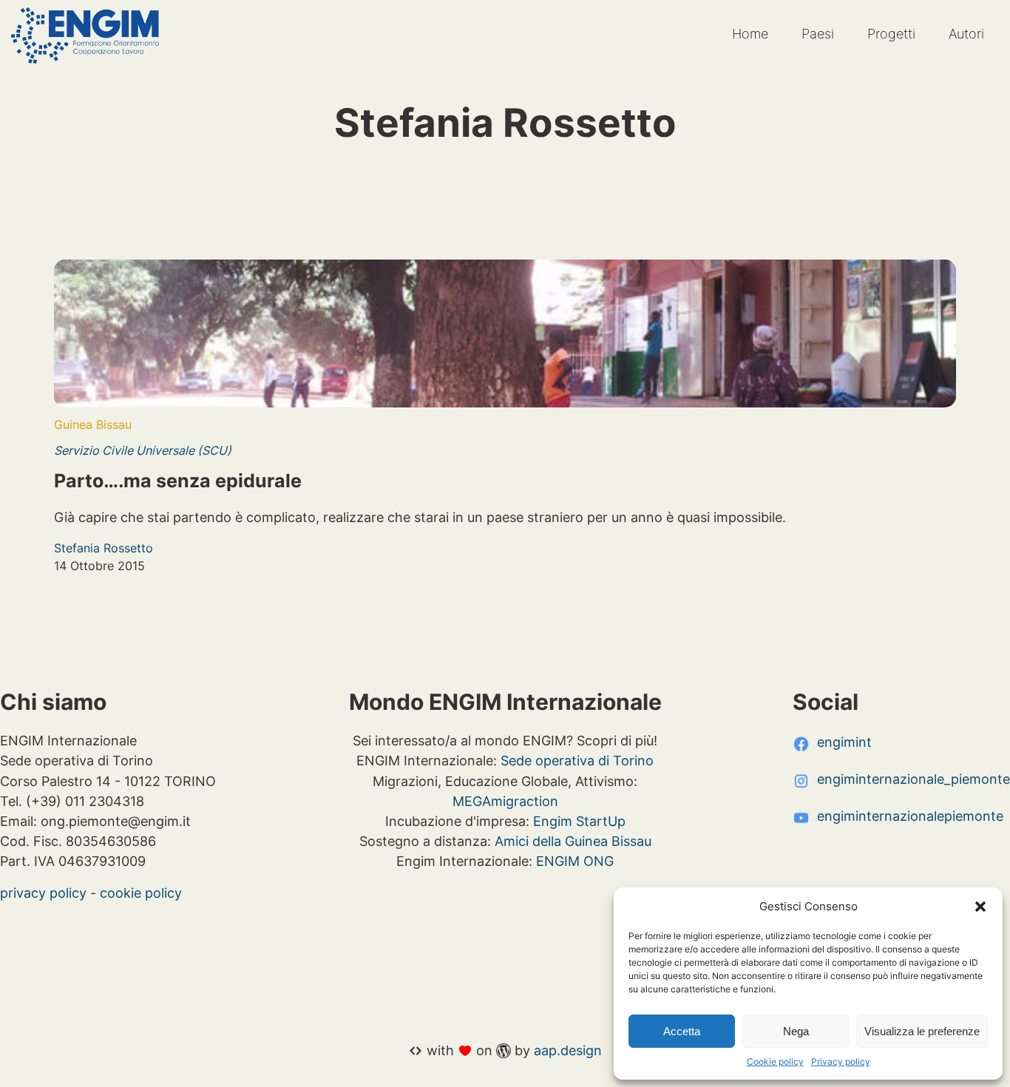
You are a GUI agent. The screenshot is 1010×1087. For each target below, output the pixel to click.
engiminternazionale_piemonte (913, 779)
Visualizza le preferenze (922, 1031)
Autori (966, 33)
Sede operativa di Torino (577, 760)
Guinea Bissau (93, 424)
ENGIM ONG (575, 861)
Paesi (817, 33)
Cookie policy (775, 1061)
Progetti (891, 33)
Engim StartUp (579, 821)
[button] (980, 906)
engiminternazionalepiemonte (910, 815)
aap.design (568, 1050)
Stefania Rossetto (103, 548)
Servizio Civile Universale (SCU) (142, 450)
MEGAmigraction (505, 801)
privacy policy (43, 892)
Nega (796, 1031)
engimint (844, 742)
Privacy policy (840, 1061)
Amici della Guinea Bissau (573, 841)
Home (750, 33)
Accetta (681, 1031)
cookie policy (141, 892)
